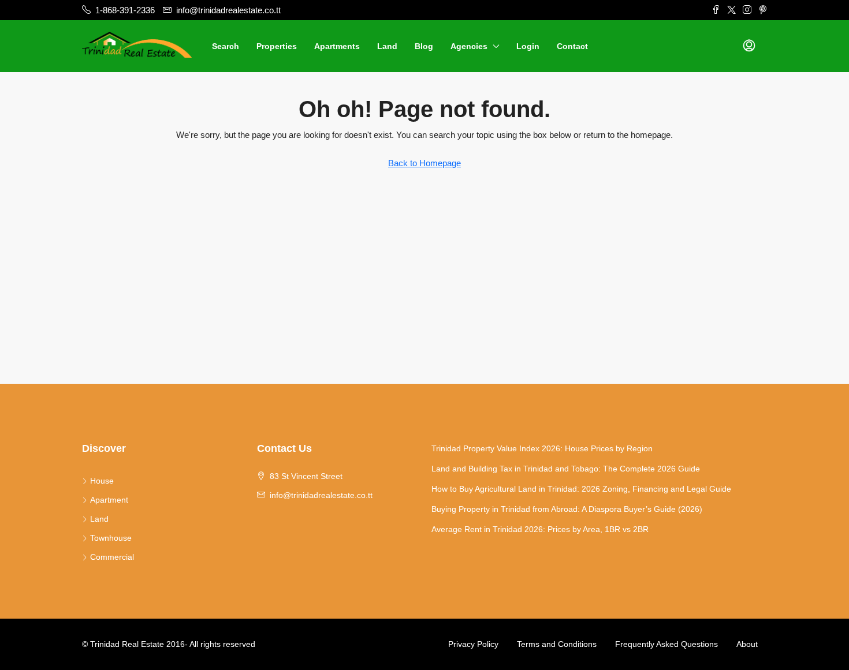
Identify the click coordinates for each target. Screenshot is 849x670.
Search (225, 46)
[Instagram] (747, 10)
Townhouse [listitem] (111, 537)
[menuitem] (749, 46)
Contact (572, 46)
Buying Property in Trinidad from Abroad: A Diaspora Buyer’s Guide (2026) (566, 509)
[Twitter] (731, 10)
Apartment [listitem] (109, 499)
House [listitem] (102, 480)
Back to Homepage (424, 163)
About (747, 644)
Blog (424, 46)
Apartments (337, 46)
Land (387, 46)
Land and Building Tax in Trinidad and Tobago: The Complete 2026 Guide (565, 468)
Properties (276, 46)
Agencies (468, 46)
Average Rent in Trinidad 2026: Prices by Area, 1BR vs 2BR (540, 529)
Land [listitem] (99, 518)
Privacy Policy (473, 644)
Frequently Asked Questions (666, 644)
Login (527, 46)
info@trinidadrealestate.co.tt (321, 495)
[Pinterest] (762, 10)
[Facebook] (716, 10)
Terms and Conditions (557, 644)
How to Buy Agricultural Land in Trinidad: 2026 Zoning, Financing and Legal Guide (581, 488)
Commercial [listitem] (112, 557)
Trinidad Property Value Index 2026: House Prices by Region (542, 448)
